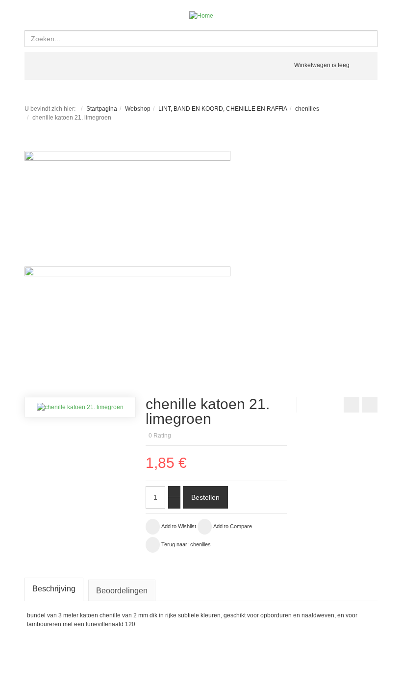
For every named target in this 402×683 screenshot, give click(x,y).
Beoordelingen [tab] (122, 590)
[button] (291, 421)
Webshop (138, 108)
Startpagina (101, 108)
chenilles (307, 108)
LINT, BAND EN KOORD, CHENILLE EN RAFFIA (222, 108)
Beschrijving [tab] (53, 589)
